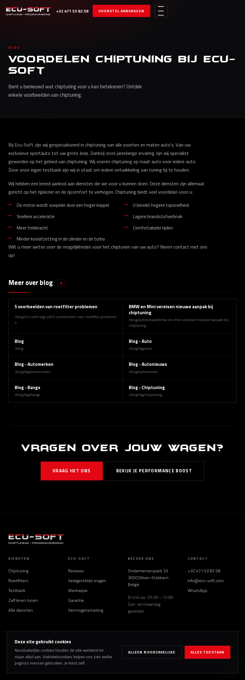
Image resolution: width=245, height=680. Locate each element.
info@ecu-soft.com (206, 580)
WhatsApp (197, 590)
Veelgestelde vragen (87, 580)
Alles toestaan (207, 652)
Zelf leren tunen (23, 600)
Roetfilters (18, 580)
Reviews (76, 571)
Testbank (16, 590)
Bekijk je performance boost (154, 470)
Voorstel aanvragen (121, 11)
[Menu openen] (161, 11)
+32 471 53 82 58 (72, 11)
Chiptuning (18, 571)
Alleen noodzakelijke (151, 652)
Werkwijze (78, 590)
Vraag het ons (72, 470)
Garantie (76, 600)
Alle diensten (20, 610)
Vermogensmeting (85, 610)
